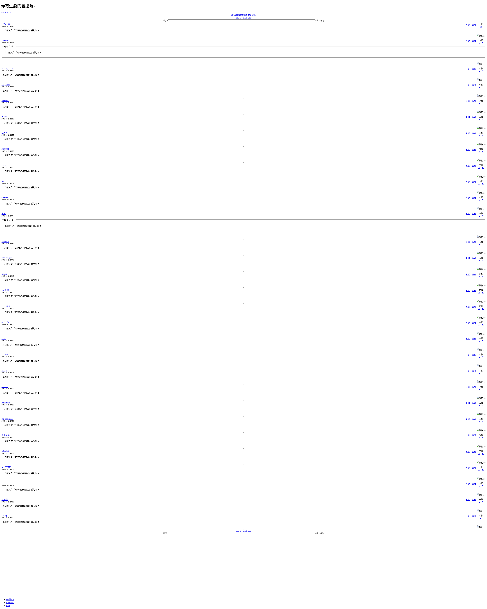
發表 (241, 15)
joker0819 (6, 306)
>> (250, 18)
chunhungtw (7, 258)
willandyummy (8, 68)
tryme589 (5, 101)
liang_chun (6, 84)
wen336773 (6, 467)
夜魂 (4, 214)
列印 (245, 15)
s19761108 (6, 24)
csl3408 (5, 197)
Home (3, 12)
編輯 (474, 25)
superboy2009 (7, 419)
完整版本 (10, 599)
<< (237, 18)
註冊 (237, 15)
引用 (468, 25)
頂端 (8, 606)
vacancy (5, 40)
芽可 (4, 338)
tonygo (4, 274)
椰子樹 (5, 500)
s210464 (5, 133)
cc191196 (5, 322)
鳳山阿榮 (6, 435)
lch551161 (6, 403)
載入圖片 (252, 15)
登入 (233, 15)
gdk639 (5, 354)
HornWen (5, 242)
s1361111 (5, 149)
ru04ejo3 (5, 451)
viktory (4, 515)
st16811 (5, 117)
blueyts (4, 370)
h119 (3, 483)
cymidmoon (6, 165)
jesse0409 (5, 290)
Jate (3, 181)
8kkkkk (5, 387)
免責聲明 (10, 603)
